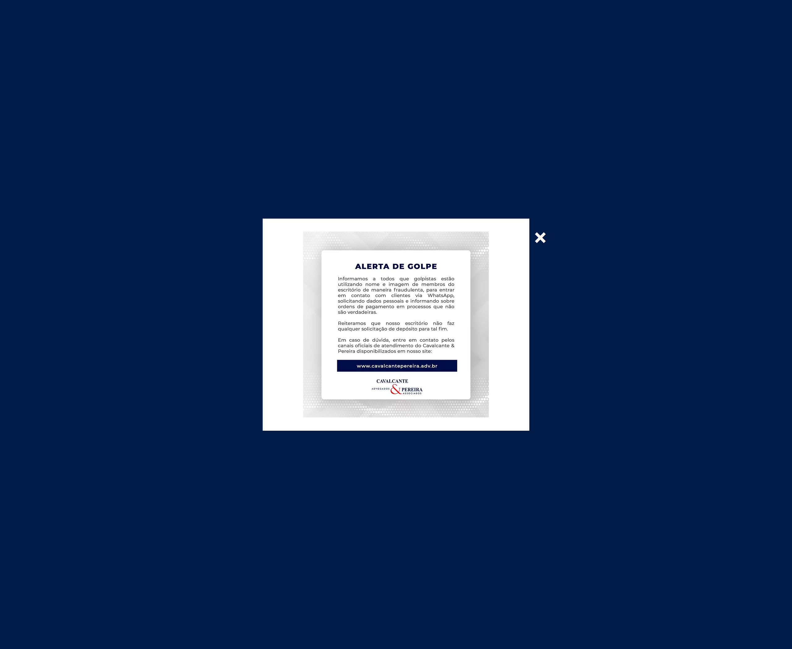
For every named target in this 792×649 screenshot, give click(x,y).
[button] (540, 237)
